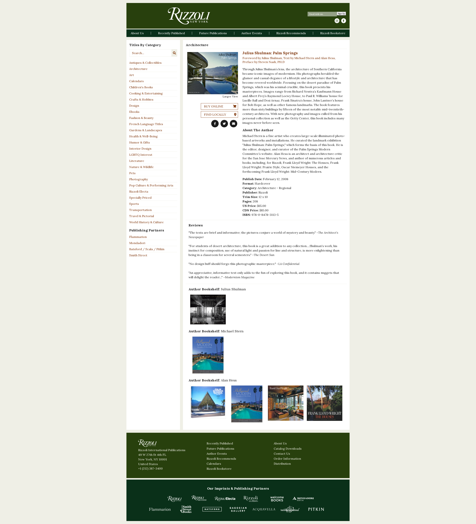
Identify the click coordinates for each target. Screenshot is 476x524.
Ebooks (134, 112)
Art (131, 75)
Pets (132, 173)
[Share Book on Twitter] (224, 123)
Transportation (140, 210)
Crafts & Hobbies (141, 99)
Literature (136, 161)
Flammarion (138, 237)
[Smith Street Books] (186, 509)
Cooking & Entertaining (146, 93)
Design (134, 105)
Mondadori (137, 243)
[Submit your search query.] (174, 53)
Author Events (217, 453)
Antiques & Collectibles (145, 63)
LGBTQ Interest (140, 155)
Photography (138, 179)
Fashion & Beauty (141, 118)
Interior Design (140, 148)
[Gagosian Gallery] (238, 509)
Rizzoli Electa (138, 191)
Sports (134, 204)
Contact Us (282, 453)
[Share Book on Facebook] (215, 123)
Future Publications (220, 448)
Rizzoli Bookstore (219, 468)
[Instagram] (337, 20)
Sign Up (341, 13)
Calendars (136, 81)
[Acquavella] (264, 509)
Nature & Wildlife (141, 167)
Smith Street (138, 255)
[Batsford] (212, 509)
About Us (280, 443)
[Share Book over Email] (233, 123)
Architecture (138, 69)
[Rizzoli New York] (189, 15)
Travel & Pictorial (141, 216)
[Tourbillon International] (290, 509)
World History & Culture (146, 222)
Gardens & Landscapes (145, 130)
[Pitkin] (316, 509)
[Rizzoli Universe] (199, 498)
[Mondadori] (303, 499)
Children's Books (141, 87)
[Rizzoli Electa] (225, 499)
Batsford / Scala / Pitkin (146, 249)
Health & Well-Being (143, 136)
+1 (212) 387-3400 (150, 468)
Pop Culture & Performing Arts (151, 185)
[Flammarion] (160, 509)
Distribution (282, 463)
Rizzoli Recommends (221, 458)
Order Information (287, 458)
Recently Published (220, 443)
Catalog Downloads (288, 448)
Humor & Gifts (139, 142)
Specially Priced (140, 197)
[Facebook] (343, 20)
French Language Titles (146, 124)
